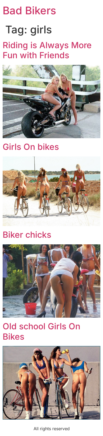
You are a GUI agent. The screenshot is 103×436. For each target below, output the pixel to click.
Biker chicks (27, 235)
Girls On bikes (31, 147)
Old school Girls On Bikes (41, 331)
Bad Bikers (29, 10)
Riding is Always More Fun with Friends (47, 50)
